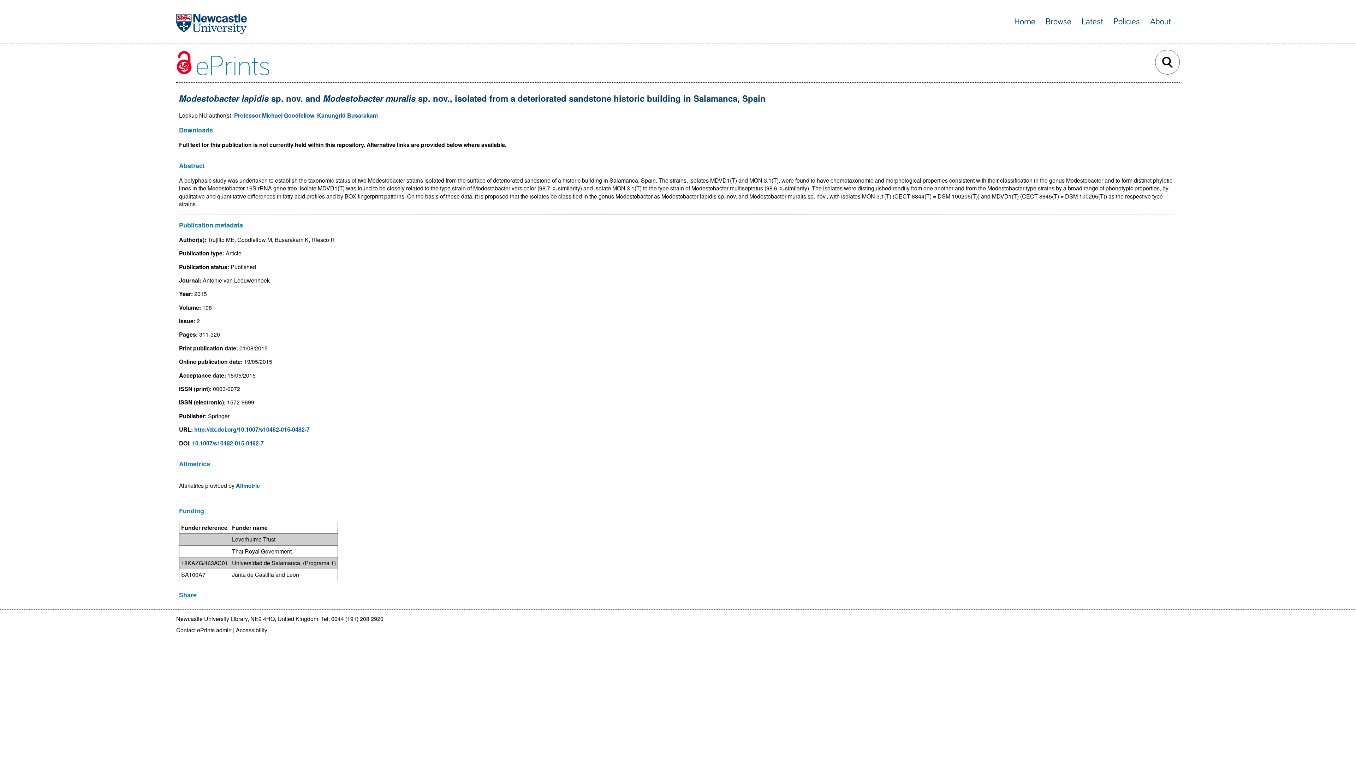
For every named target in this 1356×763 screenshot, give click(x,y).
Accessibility (251, 630)
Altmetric (248, 485)
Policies (1126, 21)
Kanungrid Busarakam (347, 115)
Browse (1058, 21)
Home (1024, 21)
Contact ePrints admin (204, 630)
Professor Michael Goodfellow (274, 115)
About (1160, 21)
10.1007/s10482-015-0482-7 (228, 443)
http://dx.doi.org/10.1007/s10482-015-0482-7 (252, 429)
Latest (1092, 21)
